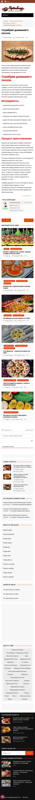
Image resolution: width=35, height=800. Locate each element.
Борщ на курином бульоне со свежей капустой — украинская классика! (22, 782)
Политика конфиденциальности (11, 797)
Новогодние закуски (16, 248)
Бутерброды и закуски (21, 345)
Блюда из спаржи (17, 649)
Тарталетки (7, 283)
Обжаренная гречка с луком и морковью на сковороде (22, 762)
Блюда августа (7, 560)
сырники (24, 699)
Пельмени (7, 668)
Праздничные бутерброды (22, 668)
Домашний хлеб (25, 659)
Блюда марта (7, 538)
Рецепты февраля (8, 534)
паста (14, 696)
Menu (6, 15)
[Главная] (2, 1)
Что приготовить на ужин (10, 598)
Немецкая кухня (25, 665)
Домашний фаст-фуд (11, 659)
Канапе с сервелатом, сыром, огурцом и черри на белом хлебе (17, 252)
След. (27, 220)
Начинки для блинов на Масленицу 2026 (21, 485)
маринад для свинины (17, 689)
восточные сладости (12, 680)
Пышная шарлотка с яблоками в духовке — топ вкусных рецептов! (23, 772)
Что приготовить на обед (10, 594)
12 (15, 786)
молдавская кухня (12, 693)
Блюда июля (7, 555)
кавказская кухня (11, 683)
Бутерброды (7, 315)
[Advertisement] (17, 622)
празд (10, 699)
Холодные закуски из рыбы (11, 412)
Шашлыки (24, 674)
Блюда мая (6, 547)
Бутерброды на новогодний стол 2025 (16, 318)
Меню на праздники (9, 281)
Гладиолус (8, 256)
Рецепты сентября (8, 564)
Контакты (25, 797)
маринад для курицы (17, 686)
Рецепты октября (8, 568)
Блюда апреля (7, 542)
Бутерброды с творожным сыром (17, 653)
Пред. (7, 220)
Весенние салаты (12, 656)
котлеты (26, 683)
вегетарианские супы (17, 677)
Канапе (6, 248)
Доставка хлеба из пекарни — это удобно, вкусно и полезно (23, 466)
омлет (7, 696)
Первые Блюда (7, 37)
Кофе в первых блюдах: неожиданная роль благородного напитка (21, 476)
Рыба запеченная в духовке (17, 671)
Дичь (26, 656)
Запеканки (10, 662)
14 (15, 765)
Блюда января (7, 530)
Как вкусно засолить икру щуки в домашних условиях (15, 416)
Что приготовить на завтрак (11, 589)
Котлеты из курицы (10, 665)
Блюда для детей (9, 345)
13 (15, 776)
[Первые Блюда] (5, 204)
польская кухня (25, 696)
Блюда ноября (7, 572)
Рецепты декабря (8, 577)
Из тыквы (25, 662)
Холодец (10, 674)
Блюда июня (7, 551)
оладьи (26, 693)
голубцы (26, 680)
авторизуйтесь (29, 430)
